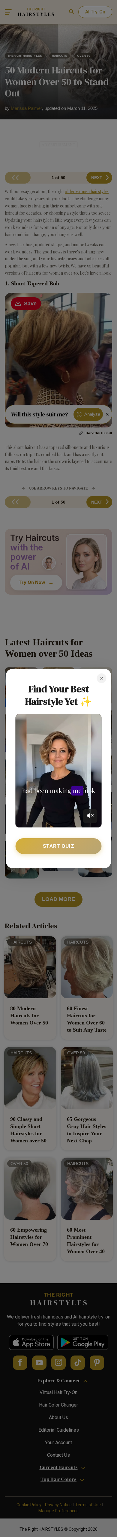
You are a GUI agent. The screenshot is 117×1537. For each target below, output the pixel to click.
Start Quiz (58, 846)
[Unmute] (90, 816)
